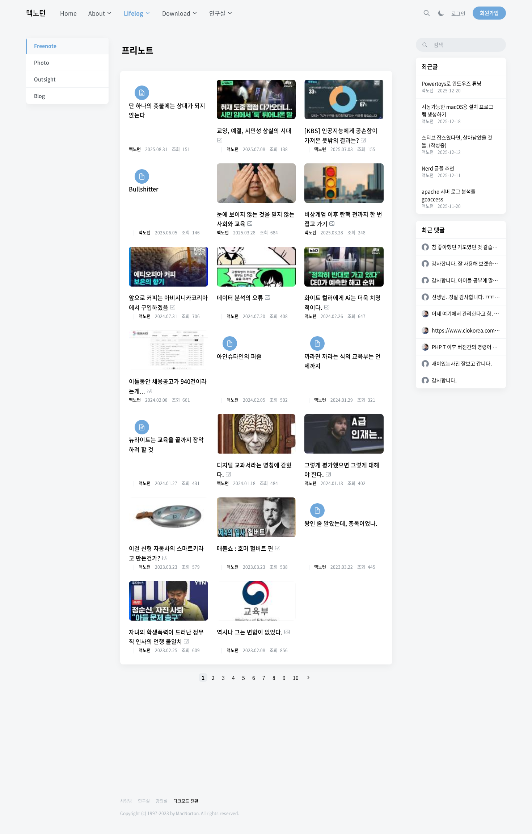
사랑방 (126, 801)
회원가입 (489, 12)
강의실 (162, 801)
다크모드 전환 (185, 801)
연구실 (144, 801)
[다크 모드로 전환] (441, 13)
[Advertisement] (256, 741)
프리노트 (137, 50)
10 (296, 677)
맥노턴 (36, 13)
